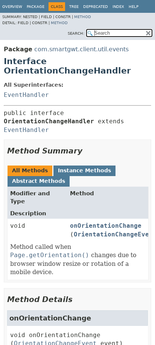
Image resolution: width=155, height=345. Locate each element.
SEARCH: (76, 33)
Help (133, 7)
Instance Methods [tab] (84, 170)
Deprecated (95, 7)
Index (118, 7)
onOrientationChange (105, 225)
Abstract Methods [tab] (38, 181)
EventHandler (26, 94)
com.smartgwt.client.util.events (81, 49)
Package (35, 7)
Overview (12, 7)
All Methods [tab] (30, 170)
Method (82, 17)
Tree (74, 7)
